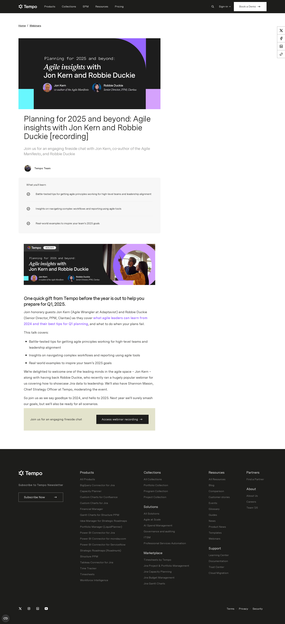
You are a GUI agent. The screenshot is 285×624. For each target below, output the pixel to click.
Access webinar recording (120, 419)
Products (49, 6)
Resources (101, 6)
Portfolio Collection (156, 485)
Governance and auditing (159, 531)
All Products (87, 479)
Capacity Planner (90, 491)
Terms (230, 608)
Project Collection (155, 497)
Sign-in (223, 6)
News (212, 520)
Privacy (243, 608)
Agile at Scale (152, 519)
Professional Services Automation (165, 543)
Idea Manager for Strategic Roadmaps (103, 520)
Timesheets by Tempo (157, 559)
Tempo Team (42, 168)
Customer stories (219, 497)
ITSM (147, 537)
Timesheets (87, 574)
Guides (213, 514)
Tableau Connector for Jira (96, 562)
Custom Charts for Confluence (99, 497)
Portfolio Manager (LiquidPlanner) (101, 526)
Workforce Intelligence (94, 580)
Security (258, 608)
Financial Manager (91, 509)
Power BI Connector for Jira (97, 532)
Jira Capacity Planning (158, 571)
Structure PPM (89, 556)
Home (22, 25)
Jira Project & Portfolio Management (166, 565)
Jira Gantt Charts (154, 583)
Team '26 (252, 507)
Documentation (218, 561)
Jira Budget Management (159, 577)
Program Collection (156, 491)
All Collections (153, 479)
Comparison (216, 491)
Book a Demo (247, 6)
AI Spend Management (158, 525)
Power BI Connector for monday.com (103, 538)
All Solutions (151, 513)
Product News (217, 526)
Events (213, 503)
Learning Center (219, 555)
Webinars (35, 25)
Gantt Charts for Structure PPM (99, 514)
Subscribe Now (34, 497)
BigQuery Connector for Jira (97, 485)
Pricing (119, 6)
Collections (69, 6)
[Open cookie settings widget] (6, 618)
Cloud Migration (218, 573)
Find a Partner (255, 479)
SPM (86, 6)
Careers (251, 501)
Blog (211, 485)
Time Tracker (88, 568)
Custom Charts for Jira (94, 503)
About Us (252, 495)
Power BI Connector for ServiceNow (103, 544)
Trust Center (216, 567)
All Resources (217, 479)
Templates (215, 532)
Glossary (214, 509)
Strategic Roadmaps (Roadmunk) (100, 550)
